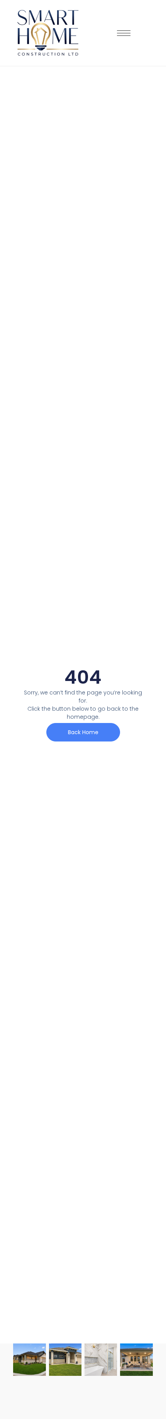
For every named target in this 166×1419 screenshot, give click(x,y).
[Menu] (123, 33)
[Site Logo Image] (48, 33)
